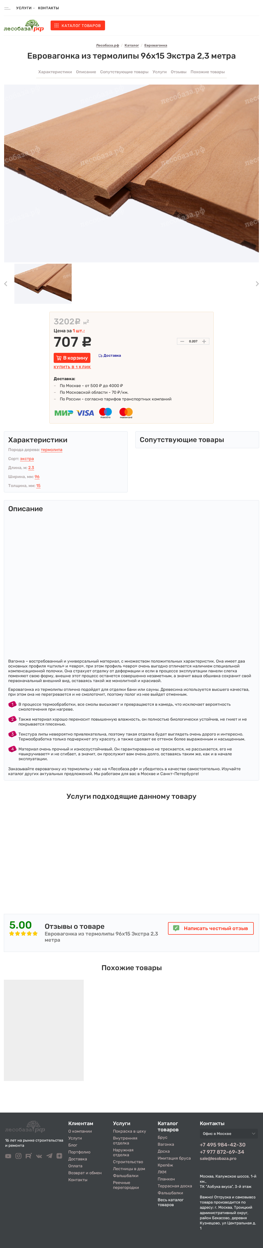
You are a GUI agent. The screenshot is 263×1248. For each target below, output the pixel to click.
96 (37, 476)
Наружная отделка (123, 1152)
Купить (72, 367)
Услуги (75, 1138)
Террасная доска (175, 1185)
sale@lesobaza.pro (218, 1158)
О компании (80, 1131)
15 (38, 485)
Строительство (128, 1161)
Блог (72, 1145)
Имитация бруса (174, 1158)
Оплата (75, 1165)
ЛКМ (162, 1172)
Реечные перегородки (126, 1185)
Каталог (81, 25)
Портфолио (79, 1152)
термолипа (51, 449)
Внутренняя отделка (125, 1140)
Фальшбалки (125, 1175)
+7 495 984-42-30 (223, 1145)
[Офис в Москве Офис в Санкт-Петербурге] (229, 1135)
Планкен (166, 1179)
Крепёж (165, 1165)
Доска (164, 1151)
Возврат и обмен (85, 1172)
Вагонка (166, 1144)
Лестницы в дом (129, 1168)
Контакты (48, 8)
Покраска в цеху (129, 1131)
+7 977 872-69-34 (222, 1152)
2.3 (31, 467)
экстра (27, 458)
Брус (162, 1137)
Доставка (112, 355)
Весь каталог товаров (171, 1202)
